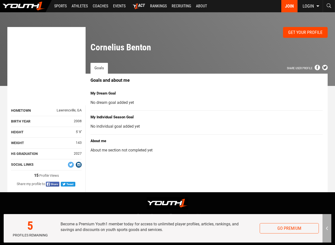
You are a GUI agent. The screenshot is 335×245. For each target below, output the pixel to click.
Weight (17, 143)
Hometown (21, 110)
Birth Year (20, 121)
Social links (22, 164)
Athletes (80, 6)
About (201, 6)
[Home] (26, 6)
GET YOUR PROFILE (305, 32)
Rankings (158, 6)
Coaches (100, 6)
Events (119, 6)
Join (289, 6)
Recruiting (181, 6)
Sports (60, 6)
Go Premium (289, 228)
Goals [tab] (99, 68)
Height (17, 132)
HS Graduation (24, 154)
